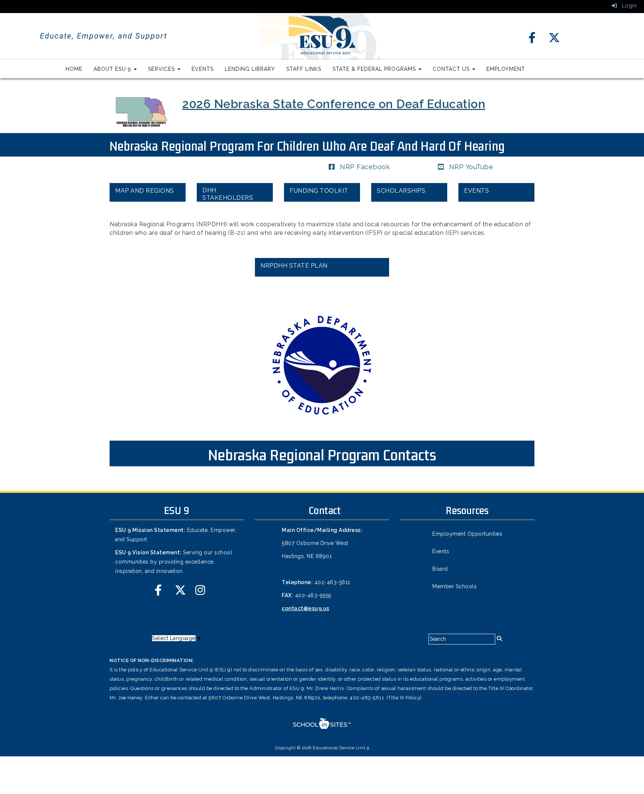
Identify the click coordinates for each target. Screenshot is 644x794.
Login (627, 6)
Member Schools (454, 586)
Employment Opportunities (467, 534)
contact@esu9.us (305, 608)
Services (162, 69)
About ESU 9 (113, 69)
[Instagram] (197, 592)
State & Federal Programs (375, 69)
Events (203, 69)
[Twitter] (550, 39)
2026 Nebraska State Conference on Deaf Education (333, 104)
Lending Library (250, 69)
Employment (505, 69)
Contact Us (452, 69)
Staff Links (303, 69)
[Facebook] (531, 39)
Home (74, 69)
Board (440, 569)
